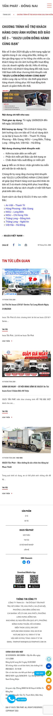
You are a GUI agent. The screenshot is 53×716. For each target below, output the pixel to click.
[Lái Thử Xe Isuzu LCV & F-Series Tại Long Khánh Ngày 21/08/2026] (26, 282)
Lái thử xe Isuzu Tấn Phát (24, 335)
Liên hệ (26, 550)
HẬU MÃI (39, 673)
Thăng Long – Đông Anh (18, 218)
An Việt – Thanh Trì (15, 205)
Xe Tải (26, 521)
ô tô (26, 516)
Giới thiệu (26, 535)
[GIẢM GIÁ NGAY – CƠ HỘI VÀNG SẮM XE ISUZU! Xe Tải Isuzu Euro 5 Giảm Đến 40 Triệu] (26, 364)
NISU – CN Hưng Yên (17, 215)
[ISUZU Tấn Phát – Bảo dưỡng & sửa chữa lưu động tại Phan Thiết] (26, 440)
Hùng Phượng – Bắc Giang (19, 208)
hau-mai (19, 458)
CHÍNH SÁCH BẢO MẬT (14, 652)
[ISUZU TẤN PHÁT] (22, 5)
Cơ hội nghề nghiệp (26, 545)
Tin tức (5, 329)
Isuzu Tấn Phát (7, 335)
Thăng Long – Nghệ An (17, 221)
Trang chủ (7, 15)
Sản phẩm (26, 511)
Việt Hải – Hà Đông (15, 225)
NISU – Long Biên (15, 212)
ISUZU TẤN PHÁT (26, 530)
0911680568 (22, 699)
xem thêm (6, 341)
